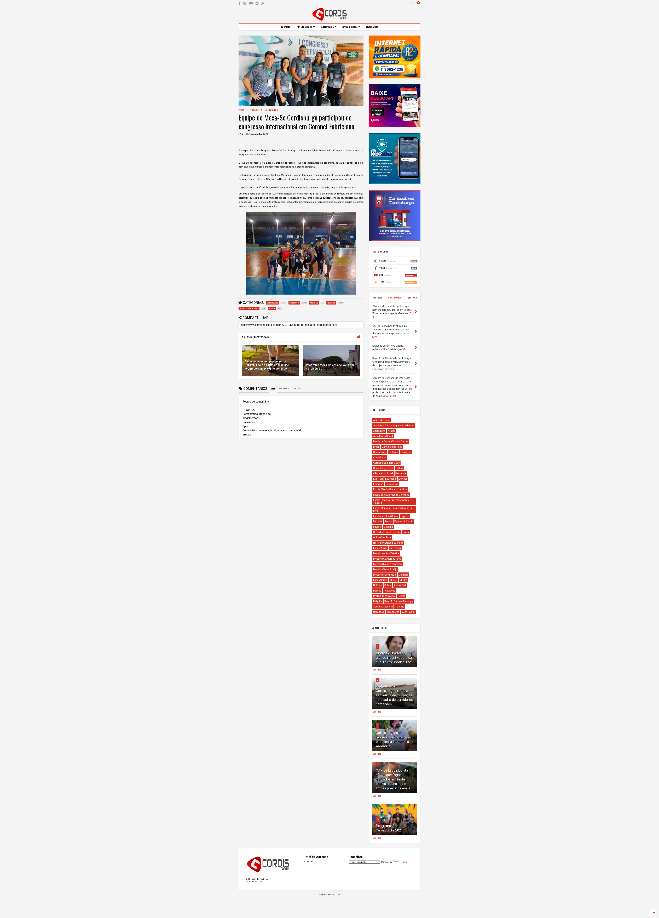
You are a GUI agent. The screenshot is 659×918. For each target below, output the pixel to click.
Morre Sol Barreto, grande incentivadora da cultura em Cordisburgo (394, 657)
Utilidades (306, 27)
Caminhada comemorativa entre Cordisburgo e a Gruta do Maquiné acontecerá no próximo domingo (267, 365)
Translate (404, 862)
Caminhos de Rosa (392, 446)
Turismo (399, 606)
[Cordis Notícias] (329, 19)
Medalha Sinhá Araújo (385, 569)
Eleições (402, 478)
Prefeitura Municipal (384, 596)
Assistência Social (383, 436)
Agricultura (379, 430)
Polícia (387, 585)
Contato (373, 27)
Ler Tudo (377, 670)
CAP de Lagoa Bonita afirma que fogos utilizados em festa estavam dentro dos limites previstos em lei (393, 779)
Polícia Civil (400, 585)
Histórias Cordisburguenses (388, 542)
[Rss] (262, 3)
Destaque (400, 473)
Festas (388, 521)
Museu (393, 580)
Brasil (376, 446)
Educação (390, 478)
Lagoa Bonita (380, 548)
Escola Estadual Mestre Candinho (391, 494)
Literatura (395, 548)
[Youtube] (251, 3)
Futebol (377, 526)
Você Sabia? (408, 612)
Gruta (406, 532)
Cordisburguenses (383, 468)
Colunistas (351, 27)
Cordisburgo (271, 109)
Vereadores (392, 612)
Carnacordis (379, 452)
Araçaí (391, 430)
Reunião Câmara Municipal (398, 601)
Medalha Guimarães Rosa (387, 558)
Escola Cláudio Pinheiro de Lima (390, 489)
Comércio (406, 452)
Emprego (378, 484)
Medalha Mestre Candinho (387, 564)
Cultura (399, 468)
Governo (388, 526)
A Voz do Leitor (381, 420)
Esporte (405, 516)
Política (377, 590)
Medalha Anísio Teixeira (386, 553)
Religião (377, 601)
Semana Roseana (383, 606)
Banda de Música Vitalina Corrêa (390, 441)
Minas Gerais (380, 580)
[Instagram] (244, 3)
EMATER (378, 478)
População (389, 590)
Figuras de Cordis (403, 521)
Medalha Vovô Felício (384, 574)
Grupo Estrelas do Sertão (386, 532)
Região (401, 596)
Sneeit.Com (335, 894)
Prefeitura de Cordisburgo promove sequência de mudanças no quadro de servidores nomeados (394, 695)
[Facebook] (240, 3)
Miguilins (403, 574)
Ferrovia (377, 521)
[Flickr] (257, 3)
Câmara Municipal (383, 473)
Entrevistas (392, 484)
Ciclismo (393, 452)
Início (287, 27)
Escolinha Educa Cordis (385, 516)
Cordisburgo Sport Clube (386, 462)
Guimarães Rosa (382, 537)
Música (403, 580)
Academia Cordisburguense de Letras (393, 425)
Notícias (329, 27)
